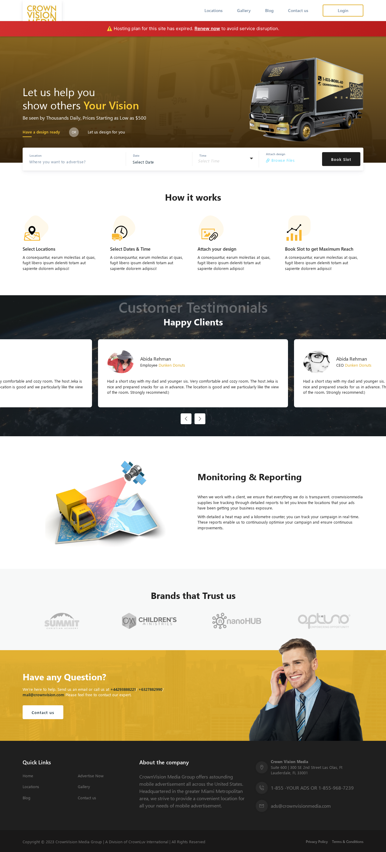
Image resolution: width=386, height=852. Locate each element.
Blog (269, 10)
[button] (225, 159)
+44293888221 (123, 689)
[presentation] (186, 418)
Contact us (298, 10)
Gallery (244, 10)
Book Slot (341, 159)
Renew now (207, 28)
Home (28, 775)
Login (343, 10)
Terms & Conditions (347, 841)
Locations (213, 10)
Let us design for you (106, 131)
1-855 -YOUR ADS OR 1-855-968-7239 (312, 788)
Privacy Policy (317, 841)
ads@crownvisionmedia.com (301, 806)
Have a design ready (41, 131)
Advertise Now (90, 775)
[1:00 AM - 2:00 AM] (223, 166)
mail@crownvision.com (43, 694)
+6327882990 (150, 689)
